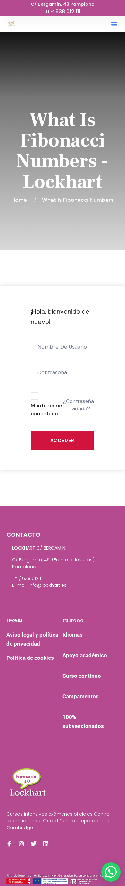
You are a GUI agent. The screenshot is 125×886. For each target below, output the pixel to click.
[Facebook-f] (9, 843)
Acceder (62, 440)
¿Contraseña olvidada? (78, 405)
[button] (114, 24)
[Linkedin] (46, 843)
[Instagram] (21, 843)
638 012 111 (67, 11)
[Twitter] (34, 843)
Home (20, 199)
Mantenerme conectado (46, 409)
